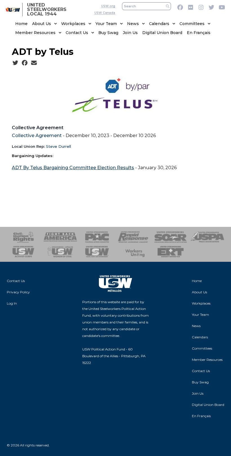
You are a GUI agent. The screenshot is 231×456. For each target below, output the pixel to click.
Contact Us (77, 32)
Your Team (106, 23)
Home (21, 23)
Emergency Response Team (171, 251)
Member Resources (35, 32)
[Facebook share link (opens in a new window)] (24, 63)
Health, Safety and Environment (97, 251)
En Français (198, 32)
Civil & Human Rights (23, 237)
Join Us (130, 32)
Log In (12, 303)
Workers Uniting (134, 251)
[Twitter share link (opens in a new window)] (15, 63)
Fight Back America (60, 237)
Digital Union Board (162, 32)
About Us (41, 23)
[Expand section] (55, 23)
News (133, 23)
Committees (192, 23)
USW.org (108, 6)
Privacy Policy (18, 292)
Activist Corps (23, 251)
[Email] (33, 63)
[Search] (167, 6)
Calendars (159, 23)
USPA (207, 237)
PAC (97, 237)
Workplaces (73, 23)
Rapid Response (134, 237)
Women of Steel (60, 251)
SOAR (171, 237)
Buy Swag (108, 32)
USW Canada (104, 13)
